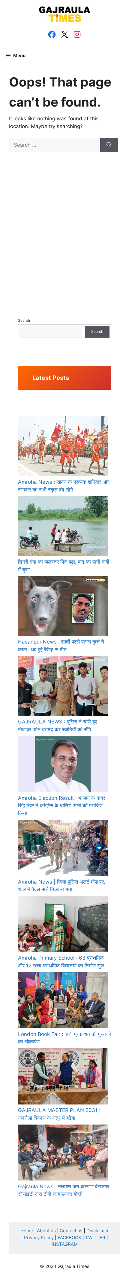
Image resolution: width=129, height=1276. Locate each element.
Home (26, 1230)
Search (24, 320)
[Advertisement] (64, 225)
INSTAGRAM (65, 1244)
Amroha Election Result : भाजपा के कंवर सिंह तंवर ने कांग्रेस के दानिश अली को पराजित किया (61, 805)
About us (46, 1230)
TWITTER (95, 1237)
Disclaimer (97, 1230)
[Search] (109, 145)
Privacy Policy (39, 1237)
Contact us (71, 1230)
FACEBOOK (69, 1237)
